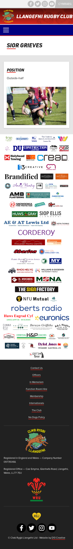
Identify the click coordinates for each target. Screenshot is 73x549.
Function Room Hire (36, 389)
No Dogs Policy (36, 417)
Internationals (36, 403)
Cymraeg (64, 4)
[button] (6, 30)
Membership (36, 396)
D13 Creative (58, 537)
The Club (36, 410)
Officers (36, 375)
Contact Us (37, 368)
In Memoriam (36, 382)
